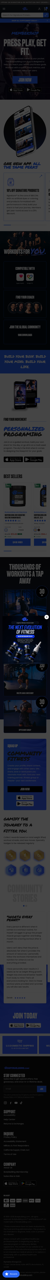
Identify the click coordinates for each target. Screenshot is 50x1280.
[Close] (46, 617)
